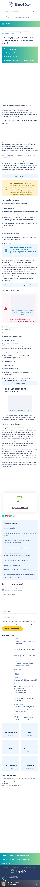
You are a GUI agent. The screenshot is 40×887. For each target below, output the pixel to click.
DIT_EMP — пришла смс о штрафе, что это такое (23, 718)
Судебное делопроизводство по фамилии (25, 642)
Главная (6, 30)
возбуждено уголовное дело (27, 165)
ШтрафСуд (23, 4)
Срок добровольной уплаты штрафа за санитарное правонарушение (24, 709)
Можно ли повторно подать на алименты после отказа (20, 534)
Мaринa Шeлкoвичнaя (20, 508)
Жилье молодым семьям (12, 565)
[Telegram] (11, 516)
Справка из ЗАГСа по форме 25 (25, 680)
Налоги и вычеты (23, 859)
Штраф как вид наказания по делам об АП (25, 699)
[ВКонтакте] (6, 516)
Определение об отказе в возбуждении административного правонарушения (23, 689)
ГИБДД (15, 646)
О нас (23, 867)
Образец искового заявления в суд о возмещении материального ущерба (22, 312)
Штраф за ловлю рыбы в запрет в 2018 (26, 673)
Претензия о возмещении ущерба (20, 410)
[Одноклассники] (8, 516)
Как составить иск (12, 56)
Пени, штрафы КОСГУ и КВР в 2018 (25, 656)
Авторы (34, 867)
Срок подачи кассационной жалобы (16, 548)
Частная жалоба (9, 528)
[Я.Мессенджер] (3, 516)
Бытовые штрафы (18, 704)
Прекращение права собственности (16, 560)
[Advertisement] (20, 84)
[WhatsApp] (14, 516)
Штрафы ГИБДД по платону (24, 649)
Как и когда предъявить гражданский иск (20, 60)
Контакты (6, 867)
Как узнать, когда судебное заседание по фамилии (24, 665)
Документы (13, 30)
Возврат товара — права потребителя (16, 570)
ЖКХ (11, 855)
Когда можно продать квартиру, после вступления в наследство (17, 541)
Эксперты (28, 867)
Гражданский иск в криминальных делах (19, 53)
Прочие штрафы (18, 653)
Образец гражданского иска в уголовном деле (17, 346)
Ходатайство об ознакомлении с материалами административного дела (19, 576)
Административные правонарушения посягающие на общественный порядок (17, 554)
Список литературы (15, 867)
